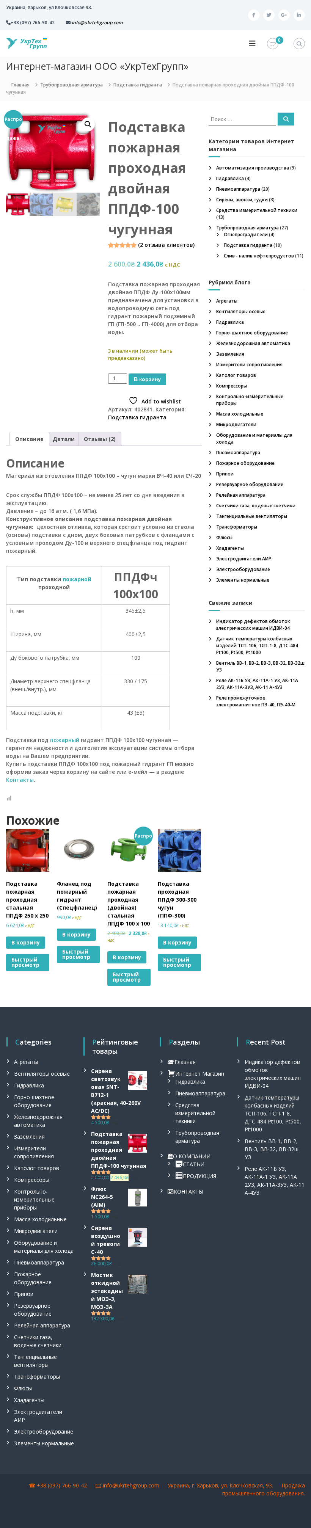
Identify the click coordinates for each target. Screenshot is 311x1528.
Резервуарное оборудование (249, 484)
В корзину (147, 379)
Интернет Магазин (199, 1073)
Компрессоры (231, 386)
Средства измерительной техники (256, 210)
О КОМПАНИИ (191, 1156)
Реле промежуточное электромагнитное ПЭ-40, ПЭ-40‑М (255, 701)
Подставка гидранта (137, 85)
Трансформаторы (236, 527)
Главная (20, 85)
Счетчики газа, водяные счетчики (255, 505)
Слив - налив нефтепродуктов (259, 256)
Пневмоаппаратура (238, 189)
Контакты (20, 779)
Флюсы (224, 537)
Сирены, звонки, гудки (242, 199)
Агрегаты (226, 301)
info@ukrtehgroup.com (131, 1485)
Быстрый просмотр (25, 962)
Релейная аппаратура (240, 495)
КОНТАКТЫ (188, 1191)
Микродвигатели (236, 424)
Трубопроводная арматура (71, 85)
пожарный (64, 740)
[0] (272, 43)
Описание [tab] (29, 438)
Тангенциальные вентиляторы (251, 516)
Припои (225, 474)
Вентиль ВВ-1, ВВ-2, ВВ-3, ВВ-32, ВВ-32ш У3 (271, 1149)
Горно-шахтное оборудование (252, 332)
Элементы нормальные (242, 580)
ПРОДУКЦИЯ (199, 1176)
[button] (88, 124)
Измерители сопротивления (249, 364)
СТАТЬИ (193, 1164)
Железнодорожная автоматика (253, 343)
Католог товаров (236, 375)
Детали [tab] (64, 438)
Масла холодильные (239, 414)
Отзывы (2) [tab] (100, 438)
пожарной (77, 579)
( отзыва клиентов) (166, 244)
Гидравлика (230, 178)
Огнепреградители (246, 234)
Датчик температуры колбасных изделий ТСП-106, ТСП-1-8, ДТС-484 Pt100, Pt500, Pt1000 (257, 645)
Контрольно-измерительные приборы (34, 1199)
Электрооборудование (243, 569)
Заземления (230, 354)
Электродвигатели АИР (243, 558)
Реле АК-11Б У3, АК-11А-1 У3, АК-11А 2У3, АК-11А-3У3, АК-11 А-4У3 (257, 683)
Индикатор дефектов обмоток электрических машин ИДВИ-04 (253, 624)
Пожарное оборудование (245, 463)
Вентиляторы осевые (240, 311)
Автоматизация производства (252, 168)
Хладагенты (230, 548)
